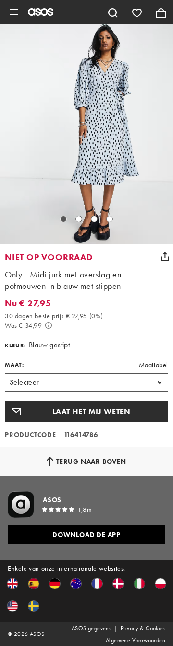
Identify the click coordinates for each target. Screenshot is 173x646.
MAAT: (14, 365)
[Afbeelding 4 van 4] (109, 219)
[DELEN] (165, 256)
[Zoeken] (113, 12)
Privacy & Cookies (143, 628)
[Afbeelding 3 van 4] (94, 219)
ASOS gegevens (91, 628)
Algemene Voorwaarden (135, 640)
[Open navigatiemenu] (14, 12)
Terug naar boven (91, 461)
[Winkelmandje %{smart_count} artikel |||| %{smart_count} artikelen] (161, 12)
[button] (86, 411)
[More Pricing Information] (48, 325)
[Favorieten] (137, 12)
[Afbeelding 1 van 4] (63, 219)
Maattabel (153, 364)
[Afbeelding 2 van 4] (78, 219)
